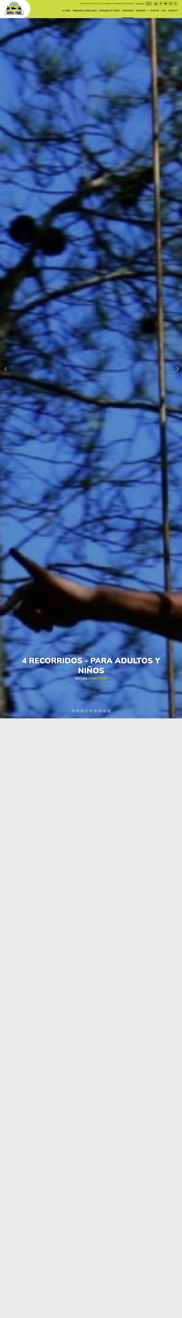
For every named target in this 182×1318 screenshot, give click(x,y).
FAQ (163, 10)
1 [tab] (73, 1310)
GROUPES (141, 10)
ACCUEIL (66, 10)
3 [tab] (82, 1310)
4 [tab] (86, 1310)
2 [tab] (77, 1310)
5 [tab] (91, 1310)
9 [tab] (108, 1310)
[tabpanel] (91, 668)
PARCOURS (127, 10)
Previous (5, 668)
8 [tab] (104, 1310)
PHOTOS (155, 10)
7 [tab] (100, 1310)
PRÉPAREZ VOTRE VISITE (85, 10)
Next (177, 668)
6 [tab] (95, 1310)
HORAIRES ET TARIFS (109, 10)
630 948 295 (140, 4)
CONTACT (173, 10)
